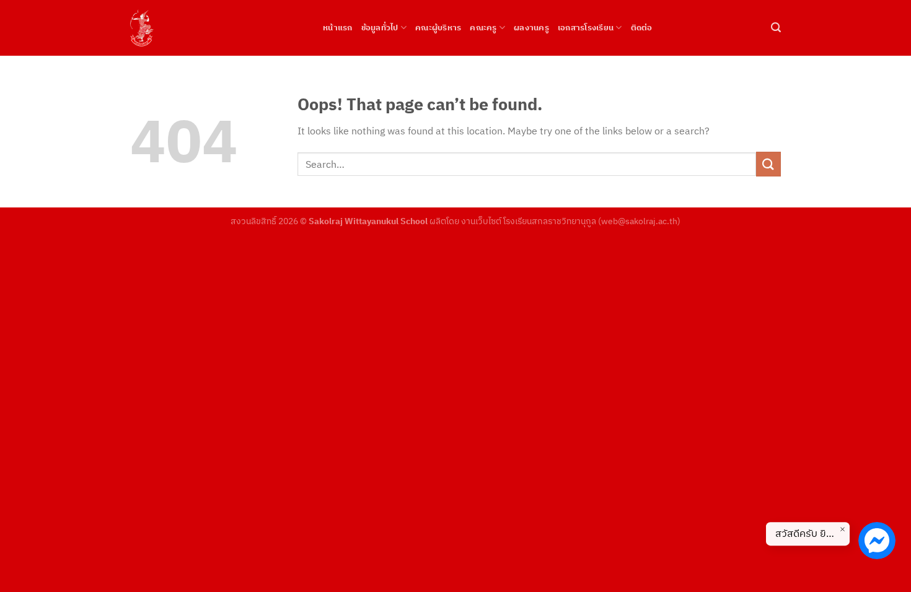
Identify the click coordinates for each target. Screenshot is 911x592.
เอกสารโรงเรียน (586, 27)
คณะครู (483, 27)
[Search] (776, 27)
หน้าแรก (338, 27)
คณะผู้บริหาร (438, 27)
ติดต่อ (642, 27)
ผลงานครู (531, 27)
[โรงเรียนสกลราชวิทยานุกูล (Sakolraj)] (217, 28)
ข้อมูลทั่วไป (379, 27)
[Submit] (768, 164)
